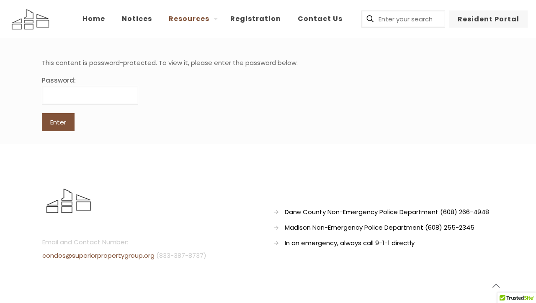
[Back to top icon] (496, 286)
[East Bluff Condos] (30, 19)
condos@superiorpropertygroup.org (98, 255)
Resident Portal (488, 19)
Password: (59, 80)
